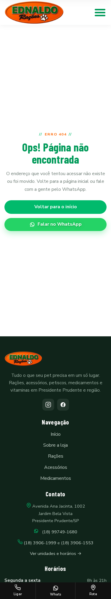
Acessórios (55, 467)
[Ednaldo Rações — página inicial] (34, 12)
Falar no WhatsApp (60, 224)
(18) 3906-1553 (77, 543)
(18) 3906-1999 (40, 543)
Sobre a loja (55, 445)
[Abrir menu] (100, 12)
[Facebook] (63, 405)
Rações (55, 456)
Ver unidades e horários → (55, 553)
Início (56, 434)
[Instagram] (48, 405)
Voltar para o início (55, 207)
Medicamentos (55, 478)
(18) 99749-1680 (57, 532)
